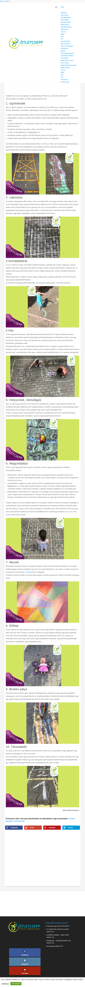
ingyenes (54, 852)
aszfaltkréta (48, 846)
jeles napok (71, 852)
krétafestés (29, 572)
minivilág (61, 858)
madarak (77, 855)
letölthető (69, 855)
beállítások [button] (5, 984)
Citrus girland (51, 946)
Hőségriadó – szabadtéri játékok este (59, 940)
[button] (68, 8)
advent (58, 843)
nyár (73, 858)
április (62, 864)
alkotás (71, 843)
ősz (70, 867)
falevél (55, 849)
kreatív (63, 855)
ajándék (64, 843)
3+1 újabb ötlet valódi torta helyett (58, 929)
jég (77, 852)
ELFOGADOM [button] (16, 983)
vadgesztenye (49, 864)
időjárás (47, 852)
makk (46, 858)
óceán (75, 864)
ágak (56, 864)
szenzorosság (56, 861)
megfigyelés (53, 858)
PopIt (78, 858)
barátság (61, 846)
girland (72, 849)
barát (55, 846)
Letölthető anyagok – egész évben (58, 935)
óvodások (53, 867)
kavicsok (57, 855)
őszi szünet (76, 867)
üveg (65, 867)
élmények (68, 864)
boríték (75, 846)
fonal (66, 849)
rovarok (47, 861)
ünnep (60, 867)
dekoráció (48, 849)
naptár (68, 858)
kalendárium (48, 855)
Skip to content (5, 1)
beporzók (68, 846)
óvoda (47, 867)
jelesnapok (62, 852)
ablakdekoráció (49, 843)
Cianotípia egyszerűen (54, 926)
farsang (61, 849)
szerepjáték (65, 861)
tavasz (72, 861)
